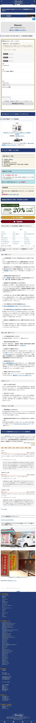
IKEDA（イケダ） (4, 642)
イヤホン (3, 611)
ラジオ (3, 615)
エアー (14, 239)
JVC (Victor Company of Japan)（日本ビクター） (9, 644)
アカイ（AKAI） (16, 233)
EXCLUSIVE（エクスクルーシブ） (7, 635)
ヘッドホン (3, 610)
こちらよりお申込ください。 (17, 306)
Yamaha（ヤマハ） (5, 664)
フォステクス (15, 243)
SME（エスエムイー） (5, 656)
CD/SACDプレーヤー (5, 601)
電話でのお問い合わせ (5, 689)
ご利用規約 (3, 707)
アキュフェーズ (4, 239)
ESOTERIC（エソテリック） (6, 634)
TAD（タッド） (4, 659)
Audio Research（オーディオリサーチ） (8, 627)
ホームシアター (4, 604)
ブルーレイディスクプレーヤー (6, 607)
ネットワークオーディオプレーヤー (7, 605)
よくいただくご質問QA (5, 684)
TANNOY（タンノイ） (5, 660)
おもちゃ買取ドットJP (5, 696)
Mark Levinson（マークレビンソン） (7, 650)
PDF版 (5, 411)
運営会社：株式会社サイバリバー (7, 705)
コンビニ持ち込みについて (6, 679)
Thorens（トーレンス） (5, 663)
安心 (14, 447)
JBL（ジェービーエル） (5, 643)
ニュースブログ (4, 690)
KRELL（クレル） (4, 647)
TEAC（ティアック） (5, 661)
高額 (17, 447)
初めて (10, 447)
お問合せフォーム (4, 688)
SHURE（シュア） (5, 655)
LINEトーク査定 (4, 672)
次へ (3, 509)
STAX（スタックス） (5, 658)
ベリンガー (26, 237)
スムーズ (21, 447)
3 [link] (25, 245)
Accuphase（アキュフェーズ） (6, 622)
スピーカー (3, 606)
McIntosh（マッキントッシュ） (7, 652)
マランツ (3, 232)
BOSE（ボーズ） (4, 628)
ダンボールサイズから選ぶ (6, 681)
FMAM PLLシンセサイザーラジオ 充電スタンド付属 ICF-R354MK (17, 133)
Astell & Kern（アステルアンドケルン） (8, 624)
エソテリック (26, 239)
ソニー (14, 232)
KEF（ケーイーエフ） (5, 645)
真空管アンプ (4, 596)
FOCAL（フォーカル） (5, 638)
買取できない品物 (13, 309)
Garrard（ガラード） (5, 639)
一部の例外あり (22, 345)
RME (2, 235)
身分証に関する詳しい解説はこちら (21, 424)
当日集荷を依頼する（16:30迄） (7, 676)
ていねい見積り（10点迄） (6, 674)
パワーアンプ (4, 597)
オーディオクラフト (5, 241)
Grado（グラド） (4, 640)
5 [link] (28, 245)
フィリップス (26, 241)
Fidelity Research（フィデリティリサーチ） (8, 637)
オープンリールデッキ (5, 595)
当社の (10, 363)
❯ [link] (34, 245)
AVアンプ (3, 600)
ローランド (3, 233)
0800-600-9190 (9, 354)
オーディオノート (4, 243)
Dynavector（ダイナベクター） (7, 633)
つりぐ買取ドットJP (5, 697)
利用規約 (12, 101)
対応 (2, 447)
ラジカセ (3, 614)
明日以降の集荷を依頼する (6, 677)
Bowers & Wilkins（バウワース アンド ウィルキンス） (10, 629)
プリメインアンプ (4, 599)
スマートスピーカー (5, 612)
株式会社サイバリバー (12, 580)
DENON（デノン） (5, 632)
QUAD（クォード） (5, 654)
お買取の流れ (4, 670)
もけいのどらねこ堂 (5, 700)
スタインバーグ (4, 237)
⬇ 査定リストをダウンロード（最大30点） (10, 49)
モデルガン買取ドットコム (6, 698)
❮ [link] (20, 245)
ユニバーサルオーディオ (29, 233)
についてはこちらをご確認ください (22, 375)
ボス (25, 235)
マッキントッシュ (16, 241)
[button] (33, 367)
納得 (26, 447)
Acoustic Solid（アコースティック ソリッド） (9, 623)
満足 (6, 447)
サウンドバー (4, 609)
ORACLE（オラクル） (5, 653)
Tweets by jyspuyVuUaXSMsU (7, 519)
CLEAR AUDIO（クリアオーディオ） (7, 630)
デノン (25, 232)
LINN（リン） (4, 648)
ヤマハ (14, 235)
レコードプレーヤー (5, 602)
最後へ (5, 509)
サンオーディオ (27, 243)
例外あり (11, 159)
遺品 (29, 447)
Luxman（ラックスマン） (6, 649)
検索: (21, 229)
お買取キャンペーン (5, 685)
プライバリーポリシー (5, 708)
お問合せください (19, 136)
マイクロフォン (4, 616)
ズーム (14, 237)
